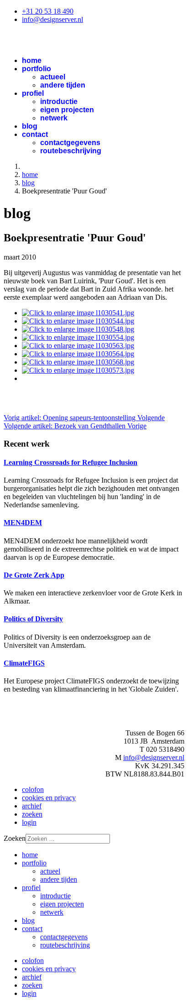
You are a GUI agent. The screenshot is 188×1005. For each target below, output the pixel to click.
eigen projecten (67, 110)
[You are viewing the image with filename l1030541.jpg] (78, 313)
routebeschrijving (70, 151)
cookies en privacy (49, 798)
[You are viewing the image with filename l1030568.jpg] (78, 362)
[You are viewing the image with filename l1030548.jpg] (78, 329)
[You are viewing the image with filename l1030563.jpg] (78, 345)
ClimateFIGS (24, 663)
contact (35, 134)
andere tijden (62, 85)
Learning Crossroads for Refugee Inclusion (70, 462)
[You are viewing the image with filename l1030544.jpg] (78, 321)
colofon (33, 789)
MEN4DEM (23, 522)
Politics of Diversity (33, 619)
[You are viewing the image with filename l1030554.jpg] (78, 337)
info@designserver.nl (52, 19)
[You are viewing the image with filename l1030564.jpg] (78, 354)
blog (29, 126)
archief (32, 806)
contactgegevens (70, 142)
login (29, 822)
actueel (52, 77)
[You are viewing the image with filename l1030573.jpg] (78, 370)
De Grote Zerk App (34, 575)
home (32, 60)
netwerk (54, 118)
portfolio (36, 69)
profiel (33, 93)
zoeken (32, 814)
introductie (59, 101)
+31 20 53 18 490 (47, 11)
